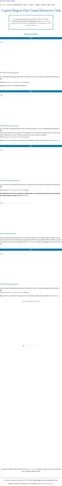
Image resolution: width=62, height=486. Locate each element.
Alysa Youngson (30, 469)
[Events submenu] (34, 4)
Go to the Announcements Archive (31, 301)
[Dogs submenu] (27, 4)
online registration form (16, 82)
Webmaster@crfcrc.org (47, 484)
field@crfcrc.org (55, 140)
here (41, 19)
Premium (29, 242)
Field (31, 38)
